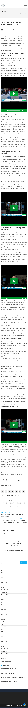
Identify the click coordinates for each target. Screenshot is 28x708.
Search (2, 560)
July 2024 (3, 629)
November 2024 (4, 619)
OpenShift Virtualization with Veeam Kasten (16, 479)
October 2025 (4, 592)
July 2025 (3, 599)
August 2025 (3, 597)
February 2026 (4, 582)
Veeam (5, 495)
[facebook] (2, 491)
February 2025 (4, 611)
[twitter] (6, 491)
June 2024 (3, 631)
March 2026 (3, 580)
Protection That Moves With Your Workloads (10, 668)
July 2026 (3, 570)
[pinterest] (16, 491)
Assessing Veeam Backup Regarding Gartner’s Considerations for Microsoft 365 (14, 551)
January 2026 (4, 584)
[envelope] (12, 491)
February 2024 (4, 641)
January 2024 (4, 643)
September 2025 (4, 594)
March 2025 (3, 609)
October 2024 (4, 621)
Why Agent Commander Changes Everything (14, 533)
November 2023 (4, 648)
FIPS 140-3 (18, 351)
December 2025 (4, 587)
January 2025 (4, 614)
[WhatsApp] (20, 491)
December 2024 (4, 616)
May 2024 (3, 634)
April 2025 (3, 607)
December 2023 (4, 646)
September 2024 (4, 624)
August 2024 (3, 626)
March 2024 (3, 639)
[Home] (1, 13)
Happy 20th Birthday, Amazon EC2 (8, 673)
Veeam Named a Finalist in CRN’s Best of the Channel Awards (13, 671)
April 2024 (3, 636)
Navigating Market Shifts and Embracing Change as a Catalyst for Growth (14, 542)
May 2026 (3, 575)
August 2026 (3, 567)
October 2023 (4, 651)
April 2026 (3, 577)
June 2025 (3, 602)
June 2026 (3, 572)
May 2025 (3, 604)
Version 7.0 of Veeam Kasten (7, 393)
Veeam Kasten (4, 161)
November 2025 (4, 589)
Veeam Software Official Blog (16, 480)
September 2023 (4, 653)
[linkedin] (9, 491)
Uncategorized (6, 30)
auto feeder (6, 29)
